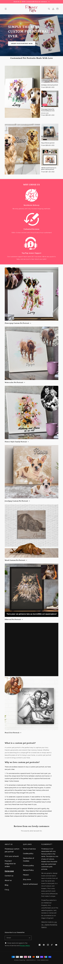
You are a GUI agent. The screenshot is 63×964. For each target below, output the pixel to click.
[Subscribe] (29, 938)
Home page (9, 871)
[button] (6, 9)
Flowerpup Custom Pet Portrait (17, 323)
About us (8, 880)
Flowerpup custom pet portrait (12, 850)
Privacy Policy (25, 945)
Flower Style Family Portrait (16, 442)
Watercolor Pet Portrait (14, 382)
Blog (6, 885)
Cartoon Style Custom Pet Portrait (20, 649)
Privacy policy (28, 865)
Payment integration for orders (10, 863)
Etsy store (27, 879)
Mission (26, 875)
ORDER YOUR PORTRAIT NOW (21, 43)
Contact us (9, 876)
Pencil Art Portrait (12, 733)
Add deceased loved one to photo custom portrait (48, 168)
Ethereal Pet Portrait (13, 619)
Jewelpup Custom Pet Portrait (16, 501)
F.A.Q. (7, 890)
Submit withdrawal (30, 884)
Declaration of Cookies (28, 859)
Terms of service (29, 849)
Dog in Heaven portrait (48, 143)
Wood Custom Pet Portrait (15, 560)
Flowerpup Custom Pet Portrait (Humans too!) (47, 110)
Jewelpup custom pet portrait (49, 85)
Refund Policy (28, 870)
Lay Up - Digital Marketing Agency (49, 924)
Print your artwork (12, 856)
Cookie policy (28, 853)
